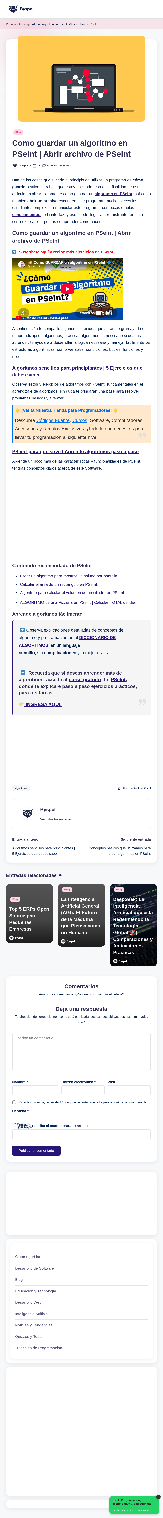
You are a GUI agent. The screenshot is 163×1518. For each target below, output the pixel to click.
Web (111, 1082)
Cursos (79, 420)
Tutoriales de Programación (38, 1348)
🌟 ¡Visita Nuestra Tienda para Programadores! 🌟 (66, 410)
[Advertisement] (81, 516)
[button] (56, 819)
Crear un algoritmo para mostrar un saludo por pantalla (68, 576)
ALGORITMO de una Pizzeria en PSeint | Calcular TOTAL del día (77, 602)
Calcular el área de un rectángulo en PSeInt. (59, 584)
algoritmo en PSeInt (113, 194)
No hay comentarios (59, 165)
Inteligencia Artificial (32, 1314)
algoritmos (21, 788)
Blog (18, 132)
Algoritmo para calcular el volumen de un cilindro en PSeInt (72, 592)
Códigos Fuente (53, 420)
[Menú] (154, 9)
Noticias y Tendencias (34, 1325)
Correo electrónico (78, 1082)
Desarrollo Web (28, 1302)
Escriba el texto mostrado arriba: (60, 1126)
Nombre (20, 1082)
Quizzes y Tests (28, 1336)
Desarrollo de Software (34, 1268)
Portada (11, 24)
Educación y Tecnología (35, 1291)
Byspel (48, 809)
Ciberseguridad (28, 1257)
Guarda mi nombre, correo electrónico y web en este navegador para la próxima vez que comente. (83, 1102)
